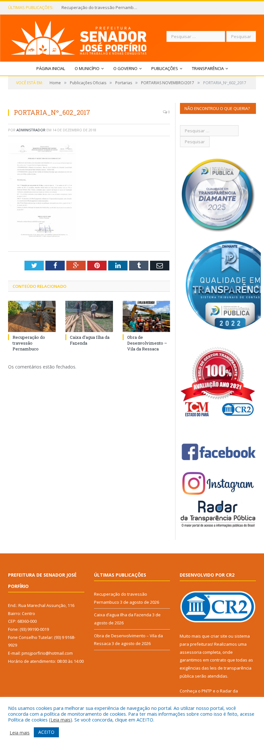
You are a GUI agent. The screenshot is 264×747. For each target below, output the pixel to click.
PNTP (207, 691)
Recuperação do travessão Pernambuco (29, 343)
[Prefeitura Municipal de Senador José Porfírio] (79, 36)
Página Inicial (50, 68)
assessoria (191, 652)
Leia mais (61, 719)
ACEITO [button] (46, 732)
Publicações (164, 68)
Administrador (30, 129)
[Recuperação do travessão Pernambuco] (32, 316)
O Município (87, 68)
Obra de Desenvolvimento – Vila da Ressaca (147, 343)
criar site (219, 636)
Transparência (208, 68)
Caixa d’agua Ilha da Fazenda (90, 7)
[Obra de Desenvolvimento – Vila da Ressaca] (146, 316)
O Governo (125, 68)
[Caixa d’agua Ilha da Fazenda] (89, 316)
